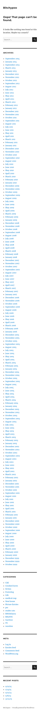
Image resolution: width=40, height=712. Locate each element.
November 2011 (12, 114)
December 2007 (12, 260)
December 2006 (12, 297)
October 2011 (11, 117)
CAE (7, 583)
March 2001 (10, 512)
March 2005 (10, 363)
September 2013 (12, 65)
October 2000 (11, 527)
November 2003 (12, 412)
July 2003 (9, 425)
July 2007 (9, 276)
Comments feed (12, 650)
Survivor (9, 620)
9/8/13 (8, 696)
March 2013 (10, 68)
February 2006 (11, 328)
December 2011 (11, 111)
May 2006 (9, 319)
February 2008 (11, 254)
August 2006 (11, 310)
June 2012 (9, 93)
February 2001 (11, 515)
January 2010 (11, 183)
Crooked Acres (11, 586)
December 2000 (12, 521)
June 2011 (9, 130)
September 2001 (12, 493)
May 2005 (9, 356)
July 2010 (9, 164)
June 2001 (9, 502)
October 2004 (11, 378)
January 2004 (11, 406)
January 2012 (11, 108)
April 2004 (9, 397)
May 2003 (9, 431)
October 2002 (11, 453)
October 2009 (11, 192)
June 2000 (9, 539)
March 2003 (10, 437)
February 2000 (11, 552)
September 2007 (12, 270)
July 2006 (9, 313)
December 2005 (12, 335)
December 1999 (12, 558)
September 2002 (12, 456)
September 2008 (12, 232)
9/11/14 (8, 686)
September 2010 (12, 158)
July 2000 (9, 536)
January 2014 (11, 62)
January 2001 (11, 518)
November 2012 (12, 77)
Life (7, 595)
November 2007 (12, 263)
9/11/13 (8, 692)
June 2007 (9, 279)
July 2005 (9, 350)
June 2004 (9, 391)
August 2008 (10, 235)
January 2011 (10, 145)
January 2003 (11, 443)
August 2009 (11, 198)
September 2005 (12, 344)
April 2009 (10, 211)
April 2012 (9, 99)
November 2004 (12, 375)
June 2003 (9, 428)
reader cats (10, 610)
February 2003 (11, 440)
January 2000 (11, 555)
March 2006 (10, 325)
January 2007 (11, 294)
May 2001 (9, 505)
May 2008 (9, 245)
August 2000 (10, 533)
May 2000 (9, 543)
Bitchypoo (10, 7)
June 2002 (9, 465)
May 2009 (9, 207)
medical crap (10, 598)
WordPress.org (11, 654)
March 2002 (10, 474)
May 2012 (9, 96)
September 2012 (12, 83)
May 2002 (9, 468)
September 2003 (12, 418)
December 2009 (12, 186)
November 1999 (12, 561)
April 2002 (9, 471)
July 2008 (9, 238)
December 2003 (12, 409)
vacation (9, 626)
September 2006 (12, 307)
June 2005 (9, 353)
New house (10, 601)
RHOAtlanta (10, 614)
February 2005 (11, 366)
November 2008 (12, 226)
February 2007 (11, 291)
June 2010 (9, 167)
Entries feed (10, 647)
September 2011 (12, 121)
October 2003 (11, 415)
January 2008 (11, 257)
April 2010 (9, 173)
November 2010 (12, 152)
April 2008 (9, 248)
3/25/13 (8, 699)
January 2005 (11, 369)
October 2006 (11, 304)
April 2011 (9, 136)
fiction (8, 589)
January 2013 (11, 71)
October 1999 (11, 564)
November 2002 (12, 449)
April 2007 (9, 285)
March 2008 (10, 251)
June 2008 (9, 242)
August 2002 (10, 459)
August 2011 (10, 124)
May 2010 (9, 170)
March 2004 (10, 400)
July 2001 (9, 499)
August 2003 (10, 422)
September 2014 (12, 59)
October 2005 (11, 341)
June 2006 (9, 316)
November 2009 (12, 189)
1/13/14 (8, 689)
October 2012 (11, 80)
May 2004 (9, 394)
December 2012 (12, 74)
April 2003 (9, 434)
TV (6, 623)
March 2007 (10, 288)
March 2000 (10, 549)
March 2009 (10, 214)
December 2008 (12, 223)
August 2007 (10, 273)
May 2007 (9, 282)
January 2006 (11, 332)
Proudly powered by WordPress (23, 708)
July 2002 (9, 462)
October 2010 (11, 155)
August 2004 (10, 384)
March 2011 (10, 139)
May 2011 (9, 133)
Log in (8, 644)
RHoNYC (9, 617)
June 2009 (9, 204)
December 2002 (12, 446)
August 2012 (10, 86)
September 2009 (12, 195)
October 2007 (11, 266)
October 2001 (11, 490)
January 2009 (11, 220)
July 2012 (9, 90)
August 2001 (10, 496)
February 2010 (11, 180)
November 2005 (12, 338)
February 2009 (11, 217)
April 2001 (9, 508)
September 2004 (12, 381)
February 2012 (11, 105)
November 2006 (12, 301)
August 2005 (10, 347)
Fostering (9, 592)
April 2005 (9, 359)
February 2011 (11, 142)
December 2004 (12, 372)
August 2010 (10, 161)
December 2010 (12, 148)
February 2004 (11, 403)
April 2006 (10, 322)
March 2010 (10, 176)
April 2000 (9, 546)
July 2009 (9, 201)
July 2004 (9, 387)
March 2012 (10, 102)
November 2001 (12, 487)
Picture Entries (11, 604)
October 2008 (11, 229)
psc (6, 607)
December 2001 (12, 484)
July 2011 (9, 127)
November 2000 (12, 524)
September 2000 (12, 530)
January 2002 (11, 481)
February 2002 (11, 477)
